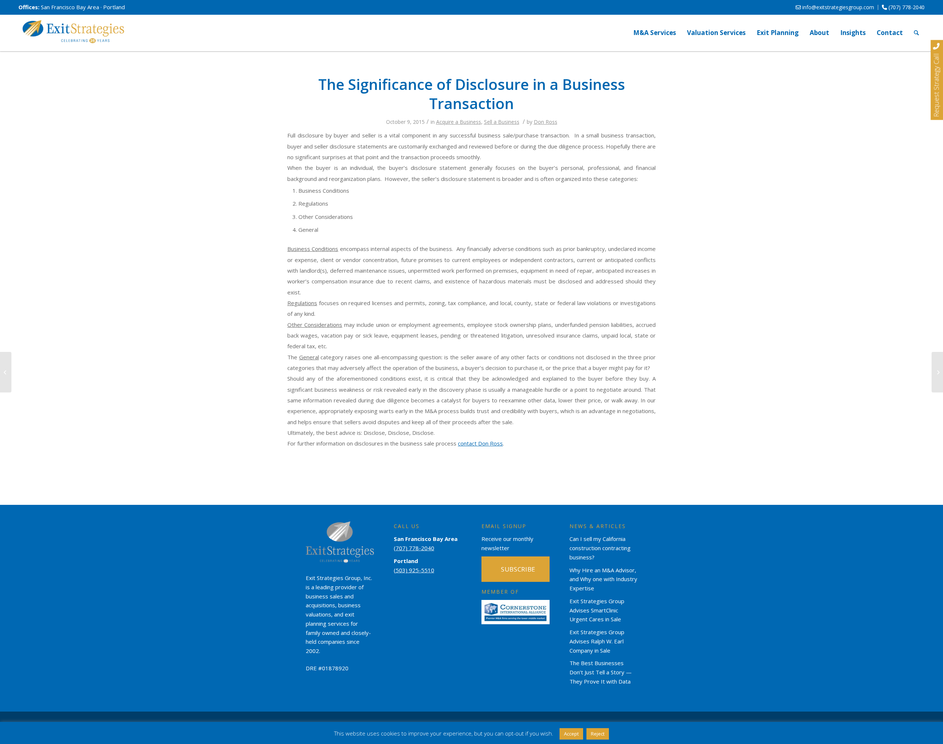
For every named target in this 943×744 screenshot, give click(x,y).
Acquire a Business (458, 121)
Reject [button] (597, 733)
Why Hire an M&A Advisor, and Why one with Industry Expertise (603, 579)
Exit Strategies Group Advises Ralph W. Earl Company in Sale (596, 641)
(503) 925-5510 (414, 570)
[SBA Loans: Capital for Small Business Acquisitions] (5, 372)
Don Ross (545, 121)
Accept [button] (571, 733)
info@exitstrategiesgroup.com (837, 7)
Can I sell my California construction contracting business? (600, 548)
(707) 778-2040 (906, 7)
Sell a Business (501, 121)
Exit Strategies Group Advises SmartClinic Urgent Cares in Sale (596, 610)
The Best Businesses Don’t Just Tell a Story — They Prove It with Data (600, 672)
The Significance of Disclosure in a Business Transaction (471, 93)
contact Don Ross (480, 443)
